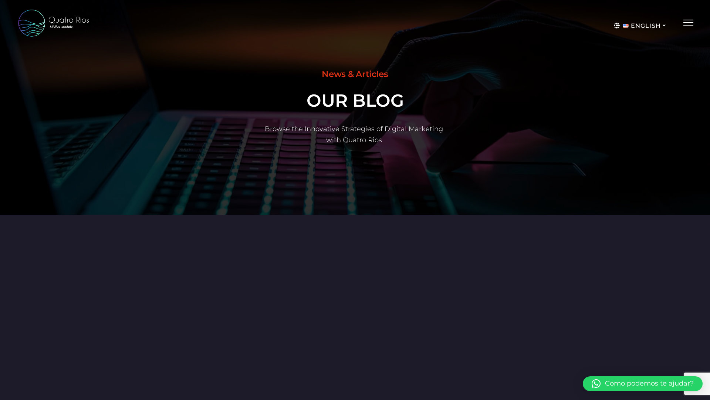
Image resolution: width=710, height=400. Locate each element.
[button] (643, 383)
